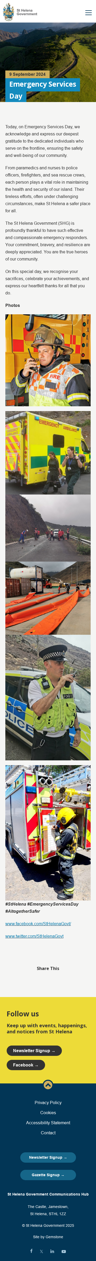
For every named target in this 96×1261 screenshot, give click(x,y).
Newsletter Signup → (48, 1157)
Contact (48, 1132)
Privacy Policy (48, 1102)
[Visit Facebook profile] (31, 1251)
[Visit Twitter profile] (41, 1251)
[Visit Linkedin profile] (52, 1251)
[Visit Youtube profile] (64, 1251)
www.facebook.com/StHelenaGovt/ (38, 923)
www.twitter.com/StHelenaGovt (34, 936)
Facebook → (26, 1065)
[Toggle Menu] (88, 12)
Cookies (48, 1112)
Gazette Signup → (48, 1175)
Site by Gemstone (48, 1237)
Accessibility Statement (48, 1122)
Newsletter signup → (34, 1050)
